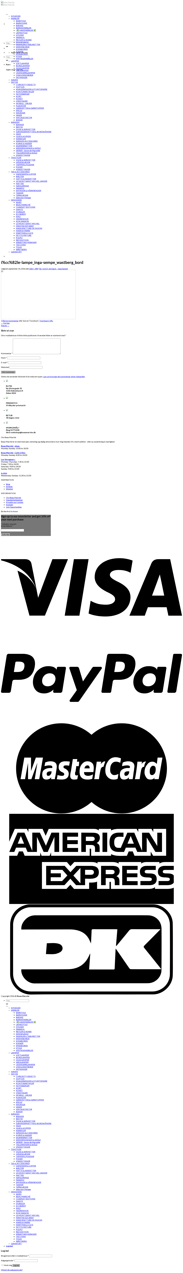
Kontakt (9, 504)
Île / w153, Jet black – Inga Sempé (53, 268)
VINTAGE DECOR (24, 117)
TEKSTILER (16, 157)
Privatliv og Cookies (14, 502)
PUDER (19, 167)
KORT (19, 96)
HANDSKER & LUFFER (26, 174)
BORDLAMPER (23, 65)
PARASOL (20, 37)
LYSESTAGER (22, 101)
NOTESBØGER (22, 94)
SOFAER (19, 51)
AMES (18, 202)
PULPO (19, 237)
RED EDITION (22, 240)
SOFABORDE (22, 49)
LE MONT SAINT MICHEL (27, 223)
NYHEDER (15, 16)
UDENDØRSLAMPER (25, 73)
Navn (4, 358)
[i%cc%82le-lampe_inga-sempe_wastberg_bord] (38, 318)
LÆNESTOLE (22, 32)
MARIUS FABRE (23, 230)
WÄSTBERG (21, 249)
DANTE (19, 209)
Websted (5, 367)
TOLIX (19, 247)
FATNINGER (21, 77)
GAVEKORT (16, 252)
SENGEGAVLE (22, 42)
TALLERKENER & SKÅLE (26, 153)
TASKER (19, 193)
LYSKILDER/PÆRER (24, 75)
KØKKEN (15, 122)
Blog (8, 484)
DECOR (14, 82)
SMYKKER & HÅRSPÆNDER (28, 190)
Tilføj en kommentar (9, 321)
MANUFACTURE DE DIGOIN (29, 228)
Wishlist (9, 489)
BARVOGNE (21, 23)
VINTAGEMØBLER (24, 58)
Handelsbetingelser (14, 500)
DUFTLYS (20, 87)
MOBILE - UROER (24, 103)
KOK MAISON (22, 221)
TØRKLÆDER (22, 195)
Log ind (16, 1265)
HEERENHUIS (22, 219)
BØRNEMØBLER (23, 28)
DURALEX (20, 212)
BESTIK (19, 127)
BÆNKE (19, 25)
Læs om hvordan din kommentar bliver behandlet (64, 376)
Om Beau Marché (13, 497)
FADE (18, 134)
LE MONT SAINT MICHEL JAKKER (31, 181)
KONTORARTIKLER (25, 91)
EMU (18, 216)
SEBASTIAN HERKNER (26, 242)
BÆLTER (20, 176)
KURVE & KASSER (24, 143)
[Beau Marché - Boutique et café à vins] (7, 3)
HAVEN (14, 80)
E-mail (4, 362)
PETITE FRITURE (23, 235)
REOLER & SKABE (24, 40)
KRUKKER (20, 113)
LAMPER (15, 61)
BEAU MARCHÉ (23, 204)
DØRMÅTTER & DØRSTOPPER (30, 108)
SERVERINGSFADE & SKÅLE (28, 148)
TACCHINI (21, 245)
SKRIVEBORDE (23, 47)
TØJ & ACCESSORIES (20, 172)
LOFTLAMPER (22, 63)
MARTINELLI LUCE (24, 233)
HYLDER (20, 35)
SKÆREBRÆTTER (24, 146)
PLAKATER (21, 106)
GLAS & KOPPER (23, 136)
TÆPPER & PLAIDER (25, 164)
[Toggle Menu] (7, 14)
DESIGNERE (16, 200)
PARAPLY (20, 188)
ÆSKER (19, 120)
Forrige (5, 323)
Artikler (9, 486)
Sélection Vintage (23, 197)
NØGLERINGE (22, 186)
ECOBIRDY (21, 214)
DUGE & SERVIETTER (25, 129)
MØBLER (15, 18)
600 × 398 (33, 268)
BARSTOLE (21, 21)
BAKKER (20, 124)
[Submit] (7, 46)
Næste (5, 325)
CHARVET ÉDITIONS (25, 207)
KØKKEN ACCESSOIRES (27, 141)
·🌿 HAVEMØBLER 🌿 (26, 30)
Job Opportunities (14, 507)
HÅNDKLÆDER (23, 162)
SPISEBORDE (22, 54)
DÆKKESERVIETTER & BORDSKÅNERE (33, 131)
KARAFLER (21, 139)
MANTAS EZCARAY (25, 226)
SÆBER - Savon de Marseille (28, 150)
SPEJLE (19, 110)
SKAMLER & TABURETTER (28, 44)
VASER (19, 115)
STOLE (19, 56)
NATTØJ (20, 183)
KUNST (19, 98)
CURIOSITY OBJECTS (26, 84)
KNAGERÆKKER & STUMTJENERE (31, 89)
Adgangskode (7, 1260)
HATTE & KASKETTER (26, 179)
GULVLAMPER (22, 68)
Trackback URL (46, 321)
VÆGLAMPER (22, 70)
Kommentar (6, 353)
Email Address (7, 526)
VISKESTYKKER (23, 155)
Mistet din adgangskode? (12, 1270)
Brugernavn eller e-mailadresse (15, 1256)
